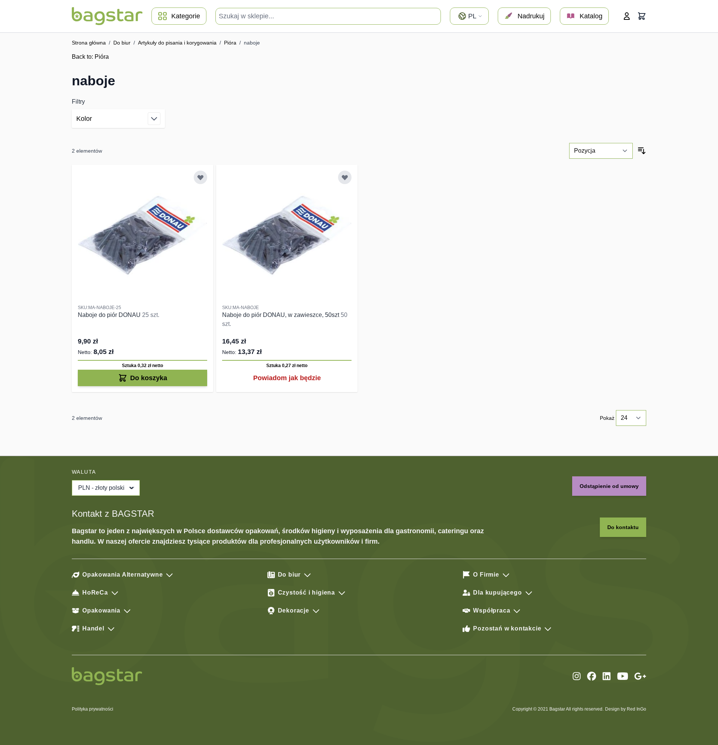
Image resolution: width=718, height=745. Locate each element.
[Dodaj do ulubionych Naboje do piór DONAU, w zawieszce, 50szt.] (345, 177)
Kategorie (185, 16)
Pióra (230, 43)
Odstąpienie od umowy (609, 486)
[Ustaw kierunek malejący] (641, 150)
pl (472, 16)
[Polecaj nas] (640, 676)
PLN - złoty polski (101, 488)
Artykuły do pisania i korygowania (177, 43)
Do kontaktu (623, 527)
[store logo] (107, 16)
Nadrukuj (531, 16)
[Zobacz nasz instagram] (576, 676)
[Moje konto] (626, 16)
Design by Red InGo (625, 709)
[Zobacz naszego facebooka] (591, 676)
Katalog (591, 16)
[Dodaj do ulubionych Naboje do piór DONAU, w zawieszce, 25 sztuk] (200, 177)
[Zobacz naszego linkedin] (606, 676)
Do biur (122, 43)
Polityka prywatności (92, 709)
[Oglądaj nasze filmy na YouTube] (622, 676)
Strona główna (89, 43)
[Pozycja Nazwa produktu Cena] (601, 151)
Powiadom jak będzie (287, 378)
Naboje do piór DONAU (110, 315)
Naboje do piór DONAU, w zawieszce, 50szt (281, 315)
